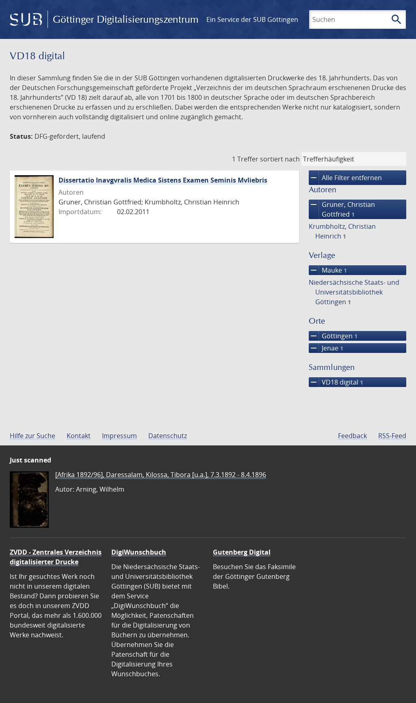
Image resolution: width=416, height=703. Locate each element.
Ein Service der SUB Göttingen (252, 19)
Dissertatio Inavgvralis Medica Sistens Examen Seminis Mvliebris (162, 180)
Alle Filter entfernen (345, 178)
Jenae (326, 348)
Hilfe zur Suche (32, 435)
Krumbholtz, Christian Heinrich (342, 231)
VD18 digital (336, 382)
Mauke (328, 270)
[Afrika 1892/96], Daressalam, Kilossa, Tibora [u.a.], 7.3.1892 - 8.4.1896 (160, 474)
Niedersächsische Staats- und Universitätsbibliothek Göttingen (354, 292)
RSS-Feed (392, 435)
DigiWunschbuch (138, 552)
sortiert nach (280, 159)
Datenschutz (167, 435)
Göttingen (333, 336)
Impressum (119, 435)
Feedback (352, 435)
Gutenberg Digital (242, 552)
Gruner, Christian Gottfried (342, 209)
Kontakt (79, 435)
